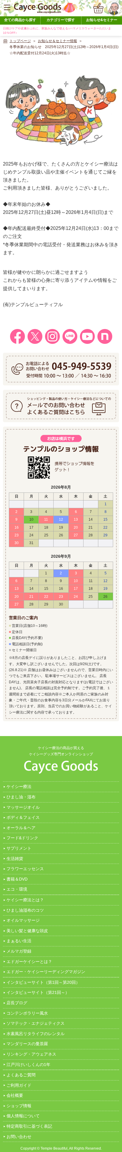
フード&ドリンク (22, 837)
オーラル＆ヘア (21, 827)
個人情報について (23, 1115)
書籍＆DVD (17, 879)
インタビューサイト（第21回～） (38, 992)
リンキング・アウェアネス (31, 1054)
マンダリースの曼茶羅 (27, 1043)
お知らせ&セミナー (101, 20)
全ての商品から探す (20, 20)
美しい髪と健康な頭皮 (27, 930)
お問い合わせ (19, 1136)
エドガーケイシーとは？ (29, 961)
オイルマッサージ (23, 920)
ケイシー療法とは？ (25, 899)
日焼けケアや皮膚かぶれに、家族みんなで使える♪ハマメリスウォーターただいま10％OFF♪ (57, 30)
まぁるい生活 (19, 940)
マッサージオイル (23, 807)
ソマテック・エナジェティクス (36, 1023)
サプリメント (19, 848)
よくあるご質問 (21, 1074)
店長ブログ (17, 1002)
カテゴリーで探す (60, 20)
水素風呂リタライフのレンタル (36, 1033)
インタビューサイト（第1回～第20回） (43, 982)
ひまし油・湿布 (21, 797)
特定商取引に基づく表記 (29, 1126)
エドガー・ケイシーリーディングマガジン (46, 971)
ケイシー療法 (19, 786)
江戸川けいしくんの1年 (28, 1064)
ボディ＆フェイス (23, 817)
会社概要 (15, 1095)
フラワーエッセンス (25, 868)
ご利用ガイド (19, 1085)
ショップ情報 (19, 1105)
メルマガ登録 (19, 951)
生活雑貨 (15, 858)
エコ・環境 (17, 889)
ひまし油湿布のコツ (25, 910)
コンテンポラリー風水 (27, 1013)
